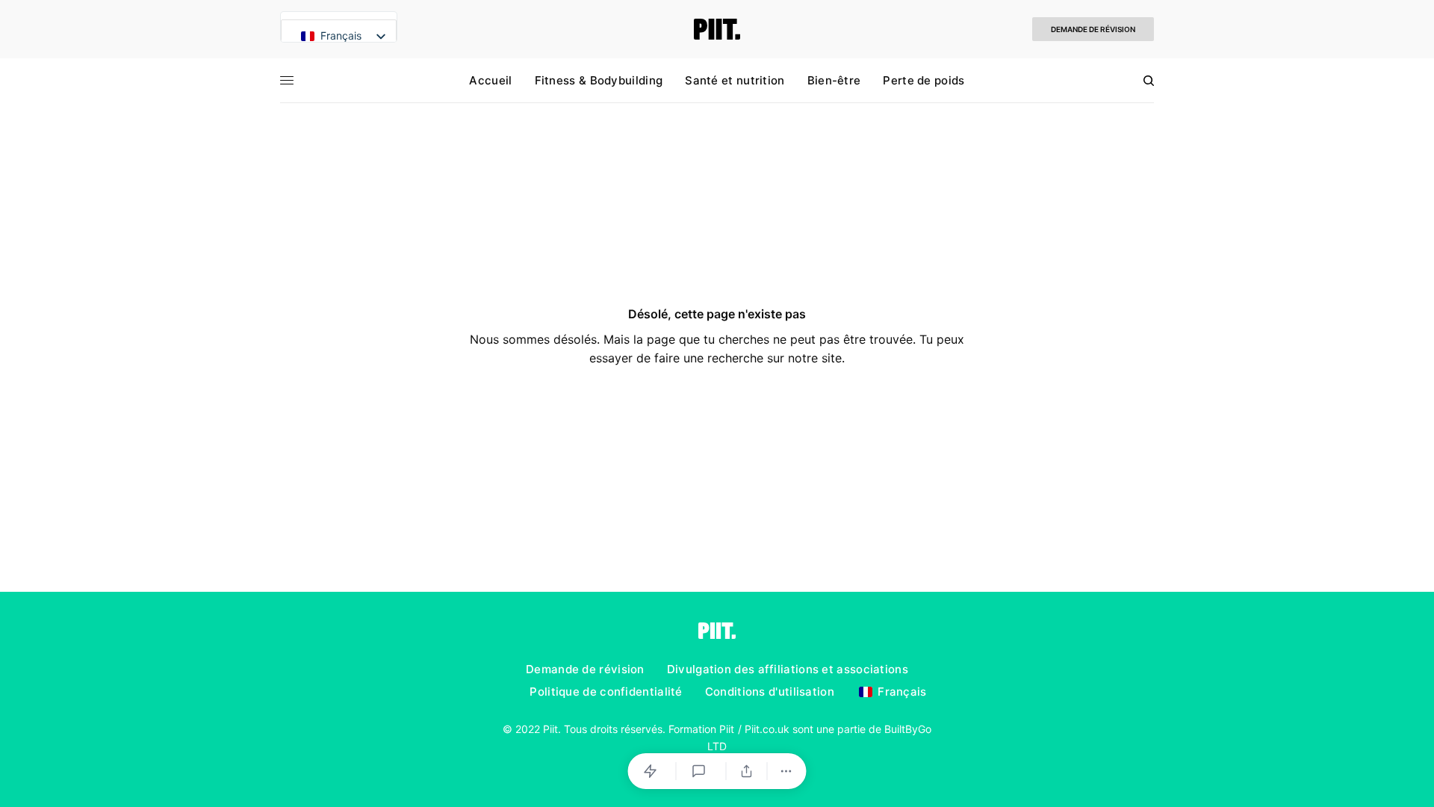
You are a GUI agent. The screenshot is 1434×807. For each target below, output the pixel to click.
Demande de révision (1093, 29)
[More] (786, 771)
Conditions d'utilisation (769, 691)
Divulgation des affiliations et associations (787, 669)
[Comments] (701, 771)
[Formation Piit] (717, 29)
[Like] (652, 771)
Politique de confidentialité (606, 691)
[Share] (747, 771)
